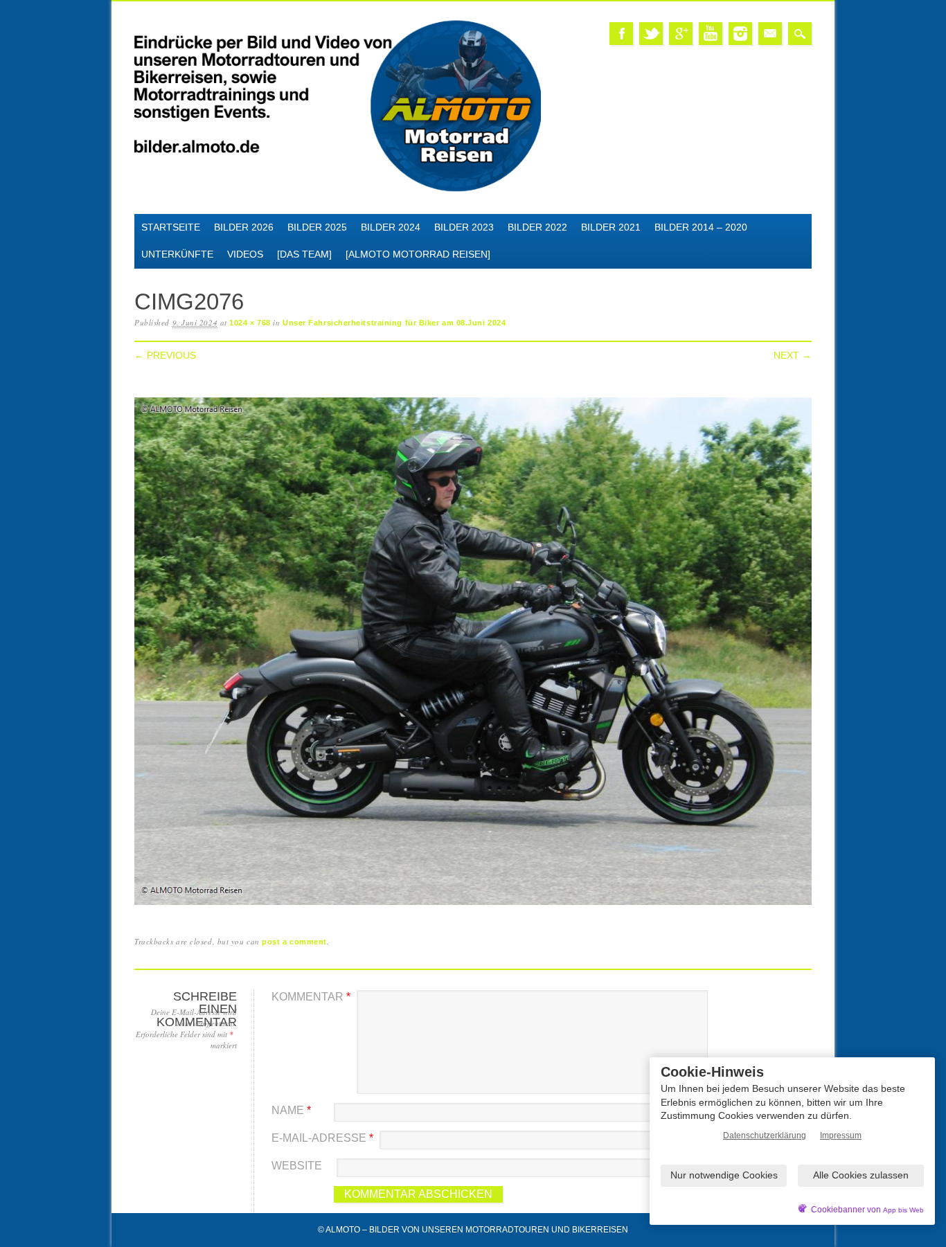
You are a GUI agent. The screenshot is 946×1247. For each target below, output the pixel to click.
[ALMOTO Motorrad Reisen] (418, 254)
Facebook (621, 33)
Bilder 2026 (244, 227)
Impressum (841, 1135)
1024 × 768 (250, 323)
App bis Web (903, 1210)
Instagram (740, 33)
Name (291, 1110)
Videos (245, 254)
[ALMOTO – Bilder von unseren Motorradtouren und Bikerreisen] (337, 189)
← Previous (165, 355)
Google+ (681, 33)
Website (296, 1166)
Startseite (170, 227)
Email (770, 33)
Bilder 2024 (390, 227)
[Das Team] (304, 254)
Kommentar (310, 997)
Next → (793, 355)
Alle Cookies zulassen (861, 1175)
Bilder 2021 (611, 227)
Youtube (710, 33)
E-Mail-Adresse (322, 1138)
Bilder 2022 (537, 227)
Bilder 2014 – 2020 (700, 227)
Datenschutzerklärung (764, 1135)
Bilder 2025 (317, 227)
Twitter (651, 33)
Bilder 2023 (464, 227)
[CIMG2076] (473, 905)
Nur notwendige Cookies (724, 1175)
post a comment (294, 942)
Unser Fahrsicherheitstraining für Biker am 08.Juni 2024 (394, 323)
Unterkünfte (177, 254)
